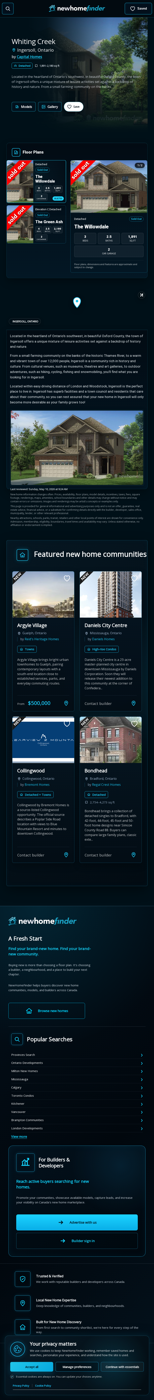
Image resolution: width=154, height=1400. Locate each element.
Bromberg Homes (105, 639)
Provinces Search (23, 1056)
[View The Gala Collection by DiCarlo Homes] (43, 746)
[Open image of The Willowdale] (109, 186)
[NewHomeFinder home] (42, 922)
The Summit (31, 625)
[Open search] (8, 8)
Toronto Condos (22, 1097)
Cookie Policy (43, 1385)
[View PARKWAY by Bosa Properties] (111, 746)
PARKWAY (95, 776)
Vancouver (18, 1113)
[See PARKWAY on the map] (133, 856)
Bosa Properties (104, 790)
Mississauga (19, 1080)
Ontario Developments (27, 1064)
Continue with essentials (122, 1367)
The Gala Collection (38, 776)
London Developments (27, 1129)
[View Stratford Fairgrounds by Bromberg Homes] (111, 594)
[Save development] (67, 578)
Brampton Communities (27, 1121)
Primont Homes (36, 639)
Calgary (16, 1088)
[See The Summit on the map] (66, 709)
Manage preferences (77, 1367)
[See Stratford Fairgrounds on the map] (133, 709)
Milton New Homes (24, 1072)
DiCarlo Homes (36, 790)
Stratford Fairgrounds (109, 625)
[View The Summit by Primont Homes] (43, 594)
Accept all (31, 1367)
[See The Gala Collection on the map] (66, 856)
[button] (24, 107)
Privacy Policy (21, 1385)
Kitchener (17, 1105)
